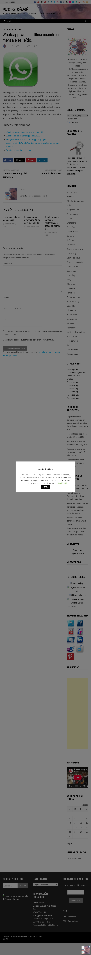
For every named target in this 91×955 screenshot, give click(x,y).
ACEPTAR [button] (46, 487)
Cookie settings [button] (63, 483)
